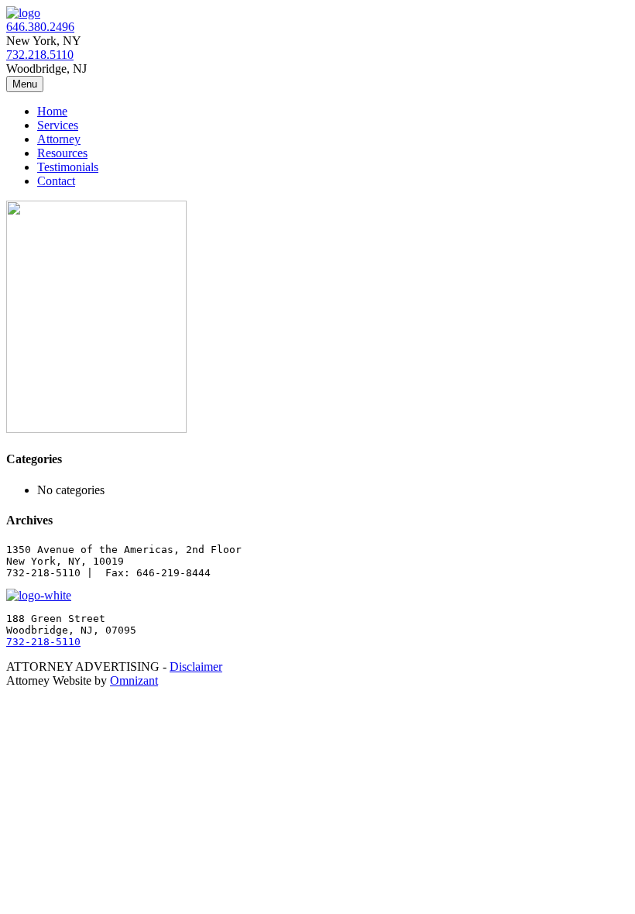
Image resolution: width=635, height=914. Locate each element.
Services (57, 125)
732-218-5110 (43, 642)
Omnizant (134, 680)
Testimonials (67, 167)
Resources (62, 153)
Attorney (59, 139)
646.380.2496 (40, 26)
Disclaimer (196, 666)
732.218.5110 (40, 54)
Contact (56, 180)
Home (52, 111)
